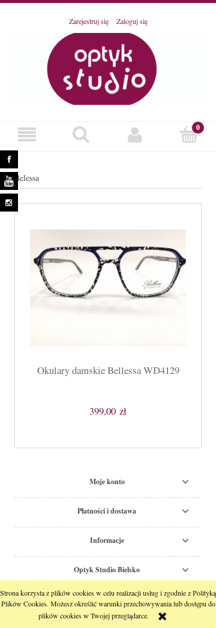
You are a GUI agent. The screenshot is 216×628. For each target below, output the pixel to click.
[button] (27, 134)
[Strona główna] (108, 67)
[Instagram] (10, 204)
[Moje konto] (135, 134)
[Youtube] (10, 182)
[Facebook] (10, 160)
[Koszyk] (189, 134)
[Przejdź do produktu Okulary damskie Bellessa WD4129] (108, 288)
